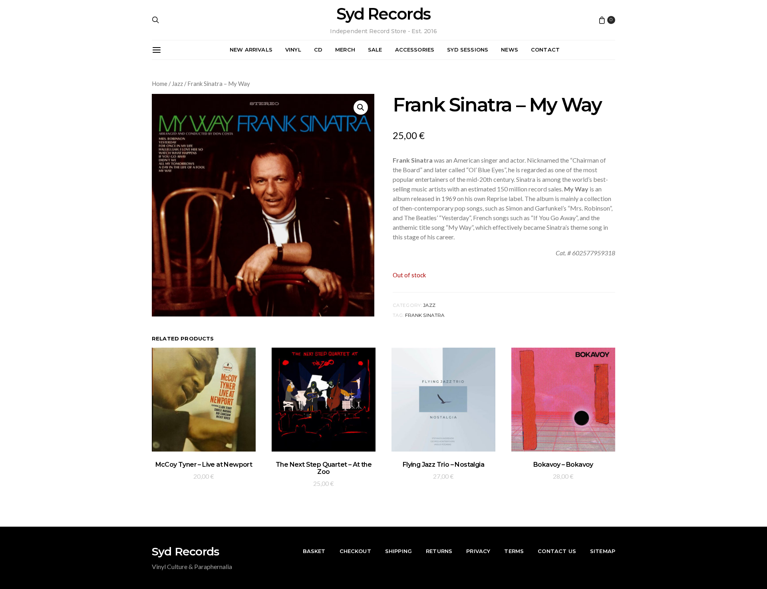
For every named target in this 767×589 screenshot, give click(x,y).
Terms (514, 551)
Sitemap (602, 551)
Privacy (478, 551)
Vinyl (293, 49)
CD (318, 49)
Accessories (415, 49)
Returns (439, 551)
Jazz (177, 83)
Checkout (355, 551)
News (509, 49)
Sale (375, 49)
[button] (361, 107)
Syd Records (383, 14)
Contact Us (557, 551)
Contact (545, 49)
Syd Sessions (467, 49)
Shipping (398, 551)
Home (159, 83)
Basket (314, 551)
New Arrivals (251, 49)
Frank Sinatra (425, 315)
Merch (345, 49)
